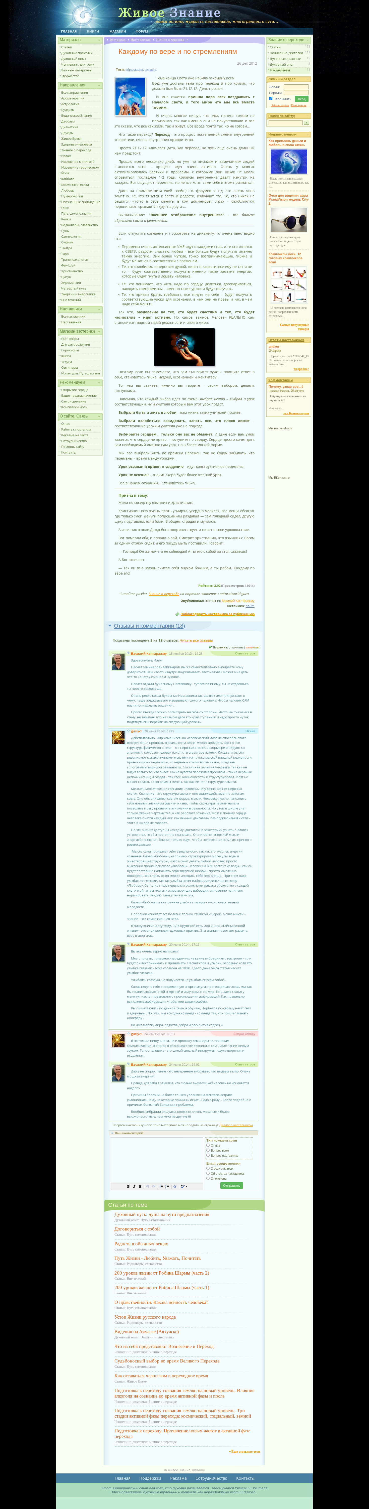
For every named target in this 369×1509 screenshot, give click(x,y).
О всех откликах (222, 1168)
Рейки (66, 219)
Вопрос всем (220, 1150)
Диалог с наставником (236, 1125)
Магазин (117, 31)
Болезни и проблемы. (177, 1104)
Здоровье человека (76, 144)
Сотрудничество (74, 441)
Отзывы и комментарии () (149, 626)
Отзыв (215, 1145)
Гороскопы (70, 350)
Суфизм (67, 242)
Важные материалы (76, 70)
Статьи (66, 47)
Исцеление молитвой (78, 161)
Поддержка (150, 1478)
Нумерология (72, 196)
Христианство (72, 271)
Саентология (71, 236)
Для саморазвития (75, 344)
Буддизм (68, 109)
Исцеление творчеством (80, 167)
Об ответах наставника (227, 1173)
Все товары (70, 338)
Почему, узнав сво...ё (286, 386)
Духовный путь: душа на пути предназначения (161, 1214)
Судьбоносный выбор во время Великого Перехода (166, 1360)
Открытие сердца (74, 389)
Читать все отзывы (196, 640)
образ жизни (134, 69)
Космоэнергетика (75, 184)
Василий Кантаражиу (238, 600)
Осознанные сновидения (80, 202)
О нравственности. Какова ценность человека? (161, 1302)
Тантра (66, 248)
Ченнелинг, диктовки (77, 64)
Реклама (178, 1478)
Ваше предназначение (79, 395)
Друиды (67, 132)
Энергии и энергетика (78, 294)
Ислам (66, 156)
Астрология (70, 104)
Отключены (219, 1178)
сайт (250, 606)
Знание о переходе (76, 150)
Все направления (74, 92)
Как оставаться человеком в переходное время (161, 1375)
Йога (65, 173)
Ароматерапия (72, 98)
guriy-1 (136, 731)
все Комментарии (296, 413)
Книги (93, 31)
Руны (65, 230)
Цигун (66, 277)
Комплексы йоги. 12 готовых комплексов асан (285, 258)
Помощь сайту (72, 446)
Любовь (67, 190)
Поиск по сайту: (281, 115)
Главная (69, 31)
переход (150, 69)
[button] (128, 1186)
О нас (65, 423)
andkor (274, 346)
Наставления (71, 322)
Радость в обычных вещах (141, 1243)
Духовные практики (77, 53)
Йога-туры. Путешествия (80, 373)
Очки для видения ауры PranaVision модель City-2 (289, 199)
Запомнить (282, 99)
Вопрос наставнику (224, 1155)
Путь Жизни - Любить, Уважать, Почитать (157, 1258)
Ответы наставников (286, 340)
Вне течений (71, 300)
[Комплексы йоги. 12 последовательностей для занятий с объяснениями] (289, 303)
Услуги (66, 361)
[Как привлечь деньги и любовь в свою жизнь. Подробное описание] (289, 173)
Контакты (68, 452)
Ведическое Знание (76, 115)
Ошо (65, 207)
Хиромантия (71, 282)
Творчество (70, 76)
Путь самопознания (76, 213)
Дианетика (69, 127)
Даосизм (68, 121)
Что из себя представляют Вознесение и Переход (164, 1346)
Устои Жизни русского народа (145, 1317)
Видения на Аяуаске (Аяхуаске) (146, 1331)
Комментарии (280, 380)
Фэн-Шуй (68, 265)
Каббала (67, 179)
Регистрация (298, 105)
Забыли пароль (280, 105)
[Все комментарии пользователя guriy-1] (128, 731)
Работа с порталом (76, 429)
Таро (65, 253)
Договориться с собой (137, 1228)
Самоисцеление (73, 401)
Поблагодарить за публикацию (217, 614)
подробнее (301, 369)
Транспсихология (75, 259)
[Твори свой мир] (184, 347)
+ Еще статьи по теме (244, 1451)
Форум (142, 31)
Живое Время (71, 138)
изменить (252, 647)
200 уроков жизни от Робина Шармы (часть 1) (161, 1287)
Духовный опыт (73, 58)
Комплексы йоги (74, 407)
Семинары (69, 367)
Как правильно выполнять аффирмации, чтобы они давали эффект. (186, 999)
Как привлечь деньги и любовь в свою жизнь (287, 143)
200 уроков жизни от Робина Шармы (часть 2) (161, 1273)
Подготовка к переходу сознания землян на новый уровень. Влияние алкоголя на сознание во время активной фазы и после (184, 1393)
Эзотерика (118, 40)
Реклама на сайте (74, 435)
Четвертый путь (73, 288)
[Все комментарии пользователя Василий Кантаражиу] (128, 653)
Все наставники (73, 316)
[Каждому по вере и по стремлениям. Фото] (132, 116)
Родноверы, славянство (79, 225)
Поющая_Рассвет (279, 390)
